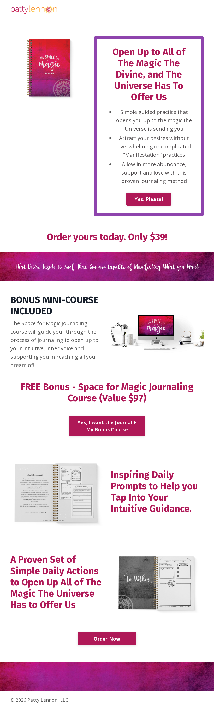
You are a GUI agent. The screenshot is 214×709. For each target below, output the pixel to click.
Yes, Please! (149, 199)
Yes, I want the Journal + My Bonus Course (107, 426)
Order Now (107, 639)
